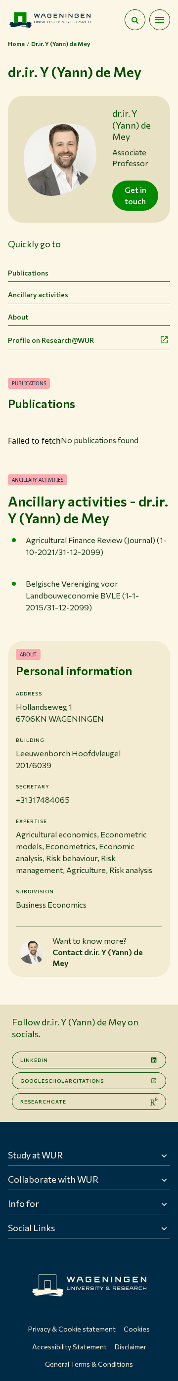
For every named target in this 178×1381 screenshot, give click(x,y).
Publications (28, 273)
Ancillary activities (38, 294)
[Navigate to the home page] (50, 20)
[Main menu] (159, 19)
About (18, 317)
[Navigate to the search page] (135, 19)
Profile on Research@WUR (51, 340)
